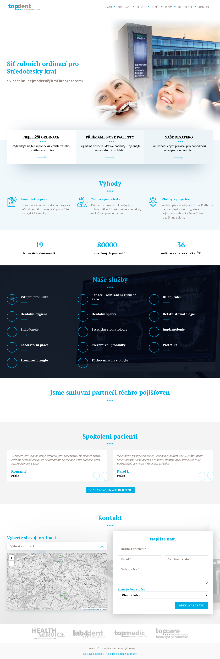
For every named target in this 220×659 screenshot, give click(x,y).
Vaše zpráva (130, 569)
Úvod (108, 7)
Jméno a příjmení (133, 549)
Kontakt (204, 7)
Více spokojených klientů (110, 490)
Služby (141, 7)
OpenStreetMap (94, 609)
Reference (185, 7)
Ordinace (124, 7)
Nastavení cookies (93, 653)
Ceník (155, 7)
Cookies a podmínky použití (121, 653)
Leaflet (86, 609)
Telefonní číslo (178, 559)
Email (126, 559)
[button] (52, 593)
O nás (169, 7)
